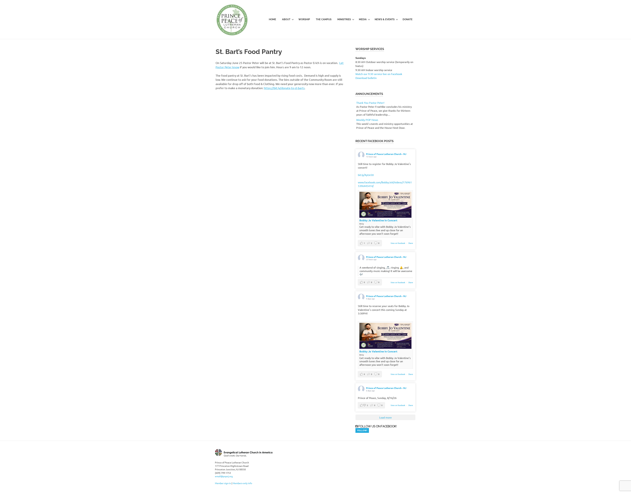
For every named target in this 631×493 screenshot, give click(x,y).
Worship (304, 19)
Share (410, 243)
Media (363, 19)
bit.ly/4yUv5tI (366, 174)
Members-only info (242, 483)
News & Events (385, 19)
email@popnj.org (224, 476)
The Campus (323, 19)
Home (272, 19)
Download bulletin (366, 77)
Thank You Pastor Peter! (370, 102)
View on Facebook (398, 243)
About (286, 19)
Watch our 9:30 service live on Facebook (379, 73)
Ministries (344, 19)
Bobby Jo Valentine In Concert (378, 220)
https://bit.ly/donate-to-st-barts (284, 88)
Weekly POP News (367, 119)
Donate (407, 19)
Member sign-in (223, 483)
